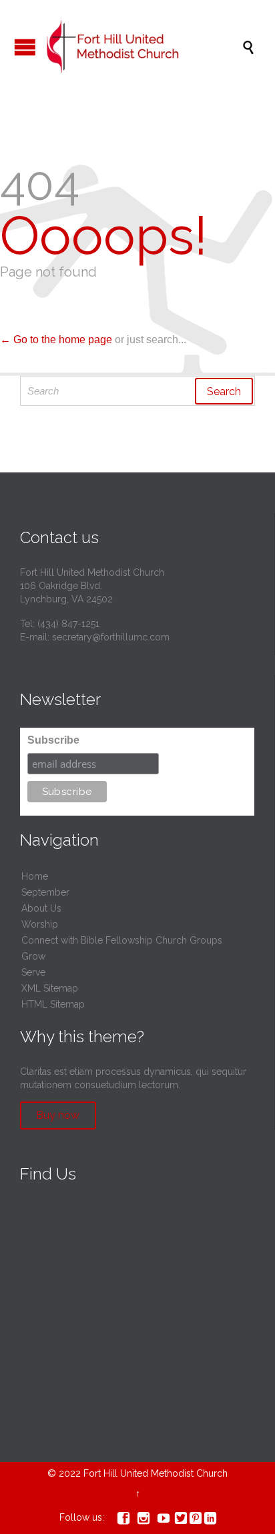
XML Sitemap (49, 988)
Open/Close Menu (25, 47)
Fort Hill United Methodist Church (155, 1473)
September (45, 892)
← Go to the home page (56, 339)
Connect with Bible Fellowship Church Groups (121, 940)
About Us (41, 908)
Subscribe (53, 740)
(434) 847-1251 (68, 623)
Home (34, 876)
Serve (33, 972)
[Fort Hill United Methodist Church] (144, 47)
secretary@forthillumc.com (111, 637)
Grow (33, 956)
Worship (39, 924)
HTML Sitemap (53, 1004)
